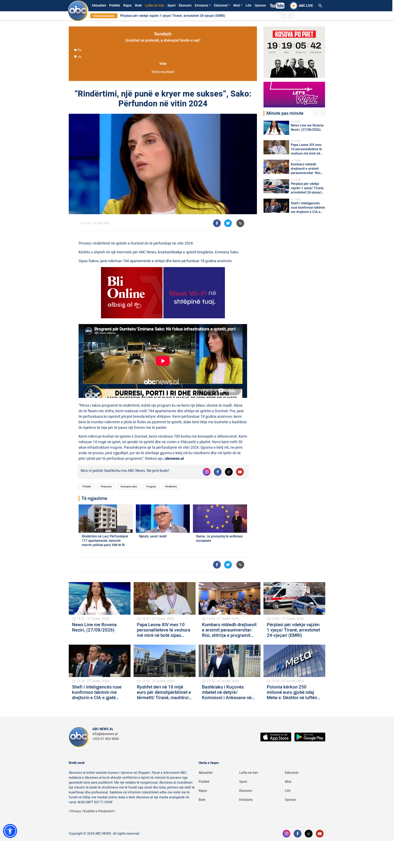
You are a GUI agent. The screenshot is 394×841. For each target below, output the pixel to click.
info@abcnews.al (105, 734)
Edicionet (221, 5)
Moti (236, 5)
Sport (171, 5)
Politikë (114, 5)
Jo (79, 56)
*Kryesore (106, 486)
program (151, 486)
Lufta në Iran (154, 5)
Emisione (201, 5)
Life (248, 5)
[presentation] (316, 114)
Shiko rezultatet (162, 71)
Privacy (75, 811)
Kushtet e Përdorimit (98, 811)
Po (79, 50)
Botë (138, 5)
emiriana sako (129, 486)
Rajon (127, 5)
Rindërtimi (171, 486)
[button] (10, 831)
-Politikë (86, 486)
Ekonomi (185, 5)
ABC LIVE (306, 5)
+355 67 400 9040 (105, 738)
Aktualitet (99, 5)
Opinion (260, 5)
